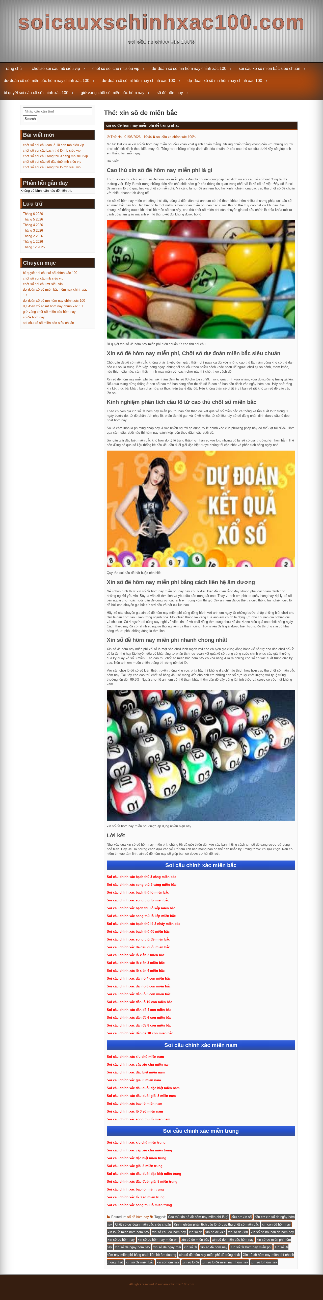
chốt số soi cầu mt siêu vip (115, 68)
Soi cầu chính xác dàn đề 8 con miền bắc (139, 1025)
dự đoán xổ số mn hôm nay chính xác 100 (189, 68)
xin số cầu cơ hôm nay (169, 1232)
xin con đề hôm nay (276, 1224)
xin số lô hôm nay (264, 1262)
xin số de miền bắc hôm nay (233, 1239)
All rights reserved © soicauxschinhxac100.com (161, 1284)
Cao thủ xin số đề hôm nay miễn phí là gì (198, 1217)
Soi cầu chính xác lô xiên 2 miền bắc (136, 955)
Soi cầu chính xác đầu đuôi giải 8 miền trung (142, 1181)
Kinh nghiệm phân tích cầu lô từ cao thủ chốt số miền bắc (216, 1224)
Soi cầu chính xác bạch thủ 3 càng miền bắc (141, 877)
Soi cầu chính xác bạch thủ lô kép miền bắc (141, 908)
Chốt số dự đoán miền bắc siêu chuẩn (143, 1224)
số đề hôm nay (170, 93)
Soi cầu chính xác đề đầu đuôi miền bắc (138, 947)
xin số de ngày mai (167, 1247)
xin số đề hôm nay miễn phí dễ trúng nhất (142, 125)
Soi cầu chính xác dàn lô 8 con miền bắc (139, 994)
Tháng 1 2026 (33, 241)
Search (30, 119)
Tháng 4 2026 (33, 225)
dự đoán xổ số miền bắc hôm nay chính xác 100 (46, 80)
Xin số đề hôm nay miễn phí (251, 1247)
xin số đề (190, 1247)
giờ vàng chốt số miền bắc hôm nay (112, 93)
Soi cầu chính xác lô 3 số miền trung (136, 1197)
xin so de (195, 1232)
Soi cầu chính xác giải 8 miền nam (134, 1080)
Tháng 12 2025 (34, 247)
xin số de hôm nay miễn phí (158, 1239)
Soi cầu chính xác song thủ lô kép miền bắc (141, 916)
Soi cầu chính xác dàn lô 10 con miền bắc (139, 1002)
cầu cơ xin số (241, 1217)
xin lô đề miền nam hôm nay (128, 1232)
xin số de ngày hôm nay (132, 1247)
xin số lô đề (190, 1262)
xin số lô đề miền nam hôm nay (225, 1262)
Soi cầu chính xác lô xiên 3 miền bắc (136, 963)
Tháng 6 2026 (33, 214)
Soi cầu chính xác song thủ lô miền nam (138, 1119)
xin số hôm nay (168, 1262)
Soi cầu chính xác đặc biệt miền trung (136, 1158)
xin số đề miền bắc (140, 1262)
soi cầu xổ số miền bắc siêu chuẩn (269, 68)
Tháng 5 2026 (33, 219)
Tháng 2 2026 (33, 236)
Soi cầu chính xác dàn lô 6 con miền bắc (139, 986)
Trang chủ (13, 68)
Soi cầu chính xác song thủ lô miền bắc (138, 900)
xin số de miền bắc (195, 1239)
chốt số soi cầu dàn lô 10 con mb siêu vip (53, 145)
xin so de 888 (238, 1232)
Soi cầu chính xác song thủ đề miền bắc (138, 939)
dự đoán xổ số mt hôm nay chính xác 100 (138, 80)
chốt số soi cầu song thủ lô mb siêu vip (51, 167)
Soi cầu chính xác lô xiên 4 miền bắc (136, 971)
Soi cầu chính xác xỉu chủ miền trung (136, 1142)
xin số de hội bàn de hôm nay (272, 1232)
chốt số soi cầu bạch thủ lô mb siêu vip (51, 150)
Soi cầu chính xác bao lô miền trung (135, 1189)
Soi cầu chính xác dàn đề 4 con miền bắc (139, 1010)
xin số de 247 (215, 1232)
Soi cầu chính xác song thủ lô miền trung (139, 1205)
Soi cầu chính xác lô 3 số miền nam (135, 1111)
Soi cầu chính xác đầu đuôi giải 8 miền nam (141, 1096)
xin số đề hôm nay (213, 1247)
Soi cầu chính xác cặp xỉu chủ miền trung (139, 1150)
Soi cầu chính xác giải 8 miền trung (135, 1166)
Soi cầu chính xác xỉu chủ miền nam (135, 1057)
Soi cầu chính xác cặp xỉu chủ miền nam (139, 1064)
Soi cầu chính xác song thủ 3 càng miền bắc (141, 885)
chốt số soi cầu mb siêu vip (56, 68)
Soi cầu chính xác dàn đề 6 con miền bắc (139, 1017)
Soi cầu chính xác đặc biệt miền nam (136, 1072)
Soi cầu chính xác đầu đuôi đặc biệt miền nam (143, 1088)
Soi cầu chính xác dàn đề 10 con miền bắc (140, 1033)
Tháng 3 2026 (33, 230)
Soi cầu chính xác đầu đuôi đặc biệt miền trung (144, 1174)
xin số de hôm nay (121, 1239)
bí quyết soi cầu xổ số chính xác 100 (36, 93)
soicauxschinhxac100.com (161, 22)
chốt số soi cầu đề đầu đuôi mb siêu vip (52, 161)
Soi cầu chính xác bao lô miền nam (134, 1103)
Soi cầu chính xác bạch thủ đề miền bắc (138, 931)
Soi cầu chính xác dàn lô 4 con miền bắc (139, 978)
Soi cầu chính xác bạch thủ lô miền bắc (138, 892)
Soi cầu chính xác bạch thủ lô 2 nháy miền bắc (143, 924)
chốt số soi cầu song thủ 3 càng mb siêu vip (55, 156)
